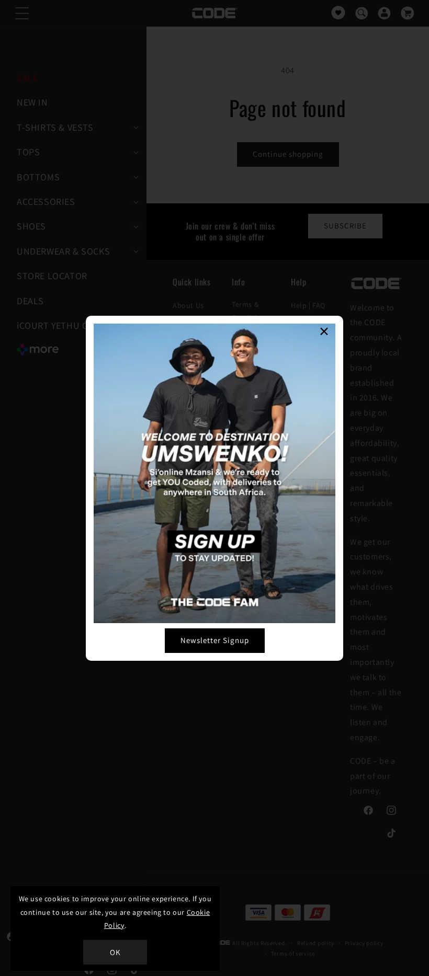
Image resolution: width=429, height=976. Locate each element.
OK (115, 952)
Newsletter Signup (214, 640)
